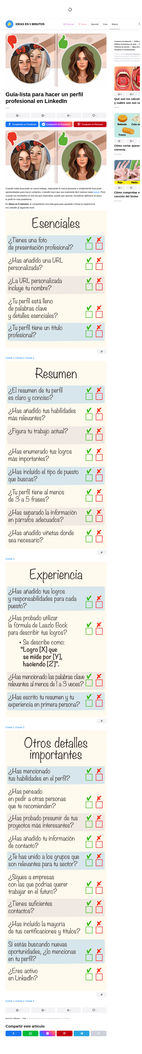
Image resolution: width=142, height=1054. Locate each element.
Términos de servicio (122, 47)
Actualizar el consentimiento (124, 50)
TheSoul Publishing (132, 54)
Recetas (117, 154)
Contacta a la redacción (122, 41)
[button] (119, 94)
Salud (116, 107)
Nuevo (84, 24)
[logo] (25, 24)
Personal (70, 24)
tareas (96, 192)
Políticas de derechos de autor (125, 44)
